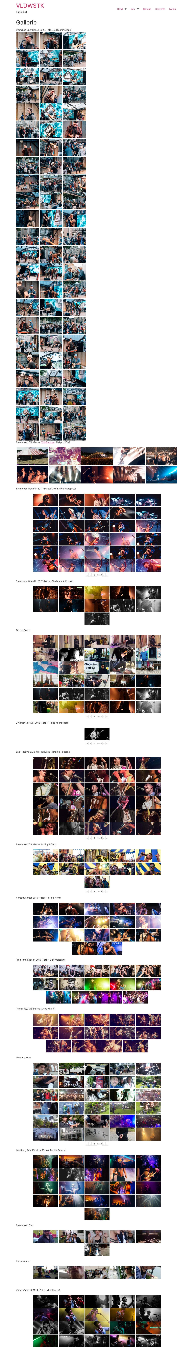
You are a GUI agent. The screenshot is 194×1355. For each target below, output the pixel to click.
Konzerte (160, 9)
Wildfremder (47, 442)
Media (172, 9)
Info (133, 9)
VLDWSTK (30, 5)
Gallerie (147, 9)
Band (120, 9)
